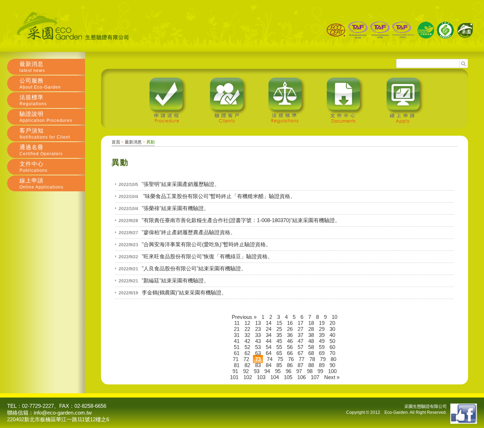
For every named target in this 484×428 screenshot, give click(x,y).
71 (235, 359)
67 (300, 353)
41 (237, 341)
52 (247, 347)
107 (315, 377)
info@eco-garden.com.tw (63, 413)
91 (235, 371)
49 (322, 341)
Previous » (244, 317)
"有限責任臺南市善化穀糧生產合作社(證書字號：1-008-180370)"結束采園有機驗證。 (241, 220)
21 (237, 329)
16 (290, 323)
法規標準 (33, 100)
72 (246, 359)
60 (332, 347)
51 (237, 347)
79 (323, 359)
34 (268, 335)
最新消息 (133, 142)
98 (310, 371)
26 (290, 329)
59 (322, 347)
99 (320, 371)
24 (268, 329)
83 (258, 365)
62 (247, 353)
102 (247, 377)
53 (258, 347)
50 (332, 341)
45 (279, 341)
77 (301, 359)
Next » (331, 377)
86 (290, 365)
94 (267, 371)
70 (332, 353)
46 (290, 341)
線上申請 (41, 184)
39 (322, 335)
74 (269, 359)
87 (300, 365)
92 (246, 371)
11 (237, 323)
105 (288, 377)
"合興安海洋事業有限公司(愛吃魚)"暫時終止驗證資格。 (206, 244)
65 (279, 353)
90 (332, 365)
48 (311, 341)
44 (268, 341)
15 (279, 323)
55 (279, 347)
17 (300, 323)
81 (237, 365)
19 (322, 323)
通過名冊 (41, 150)
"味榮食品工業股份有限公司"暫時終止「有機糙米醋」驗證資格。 (219, 196)
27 (300, 329)
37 (300, 335)
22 (247, 329)
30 (332, 329)
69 (322, 353)
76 (291, 359)
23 (258, 329)
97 (299, 371)
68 (311, 353)
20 (332, 323)
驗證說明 (45, 117)
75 (280, 359)
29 (322, 329)
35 (279, 335)
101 (234, 377)
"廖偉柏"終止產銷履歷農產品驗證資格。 (189, 232)
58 (311, 347)
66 (290, 353)
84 (268, 365)
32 (247, 335)
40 (332, 335)
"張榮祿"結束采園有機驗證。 (175, 208)
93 (256, 371)
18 (311, 323)
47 (300, 341)
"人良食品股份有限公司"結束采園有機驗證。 (194, 268)
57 (300, 347)
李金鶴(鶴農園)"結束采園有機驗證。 (184, 292)
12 (247, 323)
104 (274, 377)
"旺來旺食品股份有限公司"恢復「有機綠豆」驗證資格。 (207, 256)
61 (237, 353)
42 (247, 341)
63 (258, 353)
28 (311, 329)
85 (279, 365)
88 (311, 365)
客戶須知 (44, 134)
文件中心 (33, 167)
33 (258, 335)
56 (290, 347)
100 (332, 371)
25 (279, 329)
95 (278, 371)
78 (312, 359)
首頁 (116, 142)
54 (268, 347)
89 (322, 365)
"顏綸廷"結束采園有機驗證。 (175, 280)
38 (311, 335)
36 (290, 335)
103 (261, 377)
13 (258, 323)
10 (334, 317)
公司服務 (40, 84)
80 (333, 359)
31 (237, 335)
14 (268, 323)
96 (288, 371)
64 (268, 353)
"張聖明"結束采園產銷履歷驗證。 (181, 184)
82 (247, 365)
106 (301, 377)
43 (258, 341)
